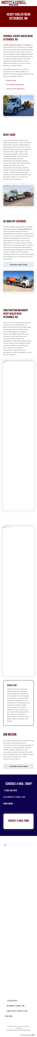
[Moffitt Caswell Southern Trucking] (13, 2)
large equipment (25, 229)
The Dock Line (25, 1030)
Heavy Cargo (11, 80)
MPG (33, 1035)
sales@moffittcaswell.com (15, 1006)
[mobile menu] (34, 3)
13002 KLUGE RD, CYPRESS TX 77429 (16, 1011)
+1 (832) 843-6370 (10, 790)
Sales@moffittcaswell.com (14, 797)
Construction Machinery (15, 89)
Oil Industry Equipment (15, 84)
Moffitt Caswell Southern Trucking (16, 45)
